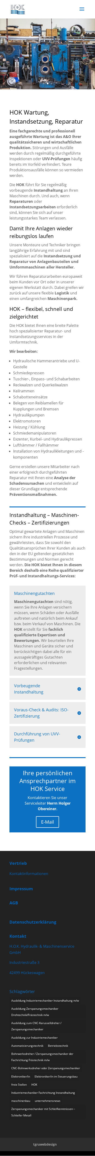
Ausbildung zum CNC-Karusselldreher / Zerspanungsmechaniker (36, 1026)
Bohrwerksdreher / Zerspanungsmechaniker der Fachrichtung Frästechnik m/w (42, 1057)
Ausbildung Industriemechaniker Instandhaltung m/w (45, 1001)
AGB (13, 903)
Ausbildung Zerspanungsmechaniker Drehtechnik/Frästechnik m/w (34, 1012)
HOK (34, 1085)
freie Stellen (19, 1085)
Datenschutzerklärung (32, 922)
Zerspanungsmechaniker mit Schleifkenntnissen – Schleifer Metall (43, 1112)
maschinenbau (20, 1101)
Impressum (21, 888)
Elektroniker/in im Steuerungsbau (56, 1076)
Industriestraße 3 (24, 962)
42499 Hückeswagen (27, 972)
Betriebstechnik (58, 1046)
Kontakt (17, 936)
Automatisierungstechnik (27, 1046)
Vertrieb (18, 863)
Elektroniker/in (20, 1076)
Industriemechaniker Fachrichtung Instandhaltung (43, 1093)
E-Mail (47, 822)
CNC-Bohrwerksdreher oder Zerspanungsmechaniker (45, 1068)
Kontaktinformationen (28, 873)
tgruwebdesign (45, 1144)
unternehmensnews (47, 1101)
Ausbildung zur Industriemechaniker (34, 1038)
